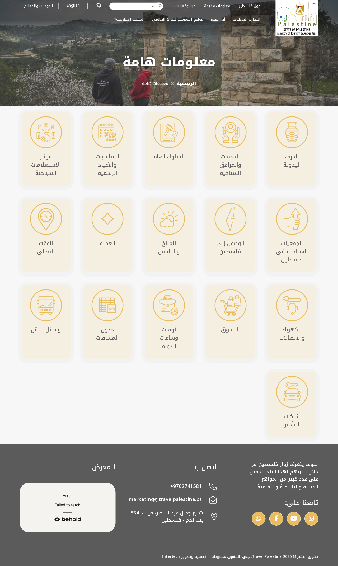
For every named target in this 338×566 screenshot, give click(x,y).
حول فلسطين (249, 6)
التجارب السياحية (246, 19)
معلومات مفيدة (217, 6)
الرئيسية (186, 83)
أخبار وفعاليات (185, 6)
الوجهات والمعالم (38, 6)
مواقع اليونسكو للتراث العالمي (177, 19)
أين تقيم (218, 19)
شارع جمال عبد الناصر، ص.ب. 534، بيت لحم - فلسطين (166, 516)
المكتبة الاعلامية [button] (130, 19)
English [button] (73, 6)
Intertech (171, 556)
